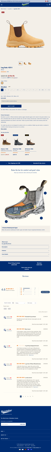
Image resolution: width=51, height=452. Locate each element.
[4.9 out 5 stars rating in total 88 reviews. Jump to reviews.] (27, 152)
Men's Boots (3, 8)
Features (4, 250)
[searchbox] (7, 303)
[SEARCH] (47, 4)
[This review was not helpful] (46, 324)
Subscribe (22, 424)
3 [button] (25, 396)
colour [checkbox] (5, 308)
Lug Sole (10, 8)
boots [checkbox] (9, 308)
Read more (31, 355)
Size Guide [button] (3, 98)
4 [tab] (41, 218)
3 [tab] (6, 221)
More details (4, 128)
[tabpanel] (25, 229)
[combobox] (20, 303)
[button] (25, 77)
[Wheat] (2, 83)
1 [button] (20, 396)
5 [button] (30, 396)
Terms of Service (36, 447)
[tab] (4, 87)
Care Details (5, 254)
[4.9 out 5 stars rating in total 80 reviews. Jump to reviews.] (15, 152)
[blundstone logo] (25, 4)
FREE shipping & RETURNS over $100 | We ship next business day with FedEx (15, 1)
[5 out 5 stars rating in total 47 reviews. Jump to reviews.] (3, 152)
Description (4, 247)
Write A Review (45, 292)
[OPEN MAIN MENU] (1, 4)
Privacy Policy (29, 447)
